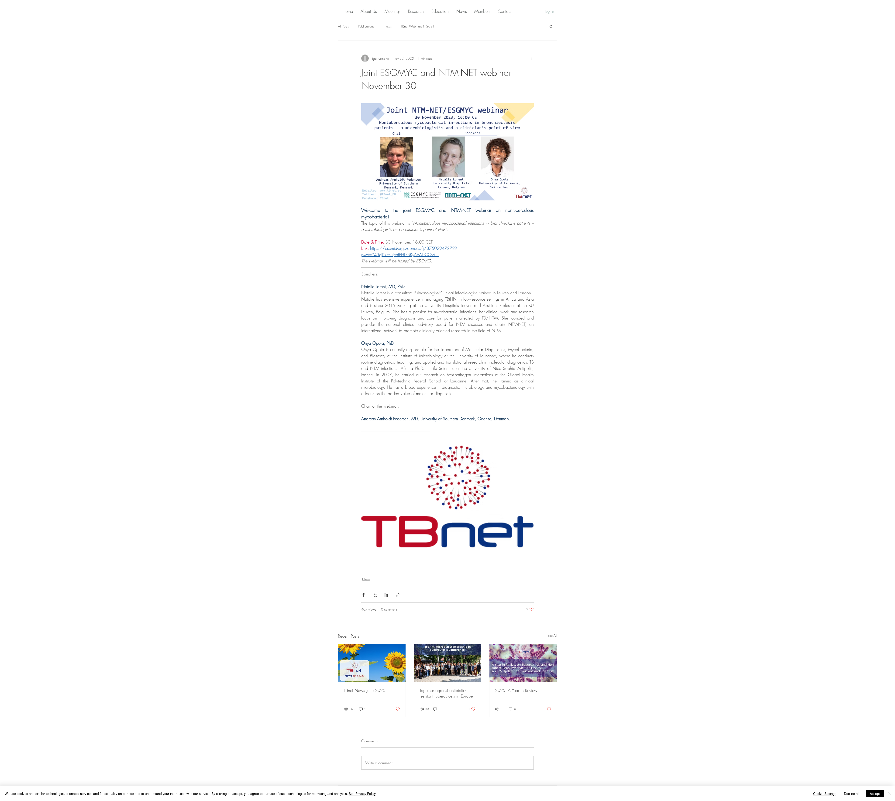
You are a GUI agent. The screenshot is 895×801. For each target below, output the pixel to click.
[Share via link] (398, 595)
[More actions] (531, 58)
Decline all (851, 793)
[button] (551, 26)
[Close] (889, 793)
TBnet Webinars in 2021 (418, 26)
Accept (875, 793)
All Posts (343, 26)
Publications (366, 26)
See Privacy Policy (362, 793)
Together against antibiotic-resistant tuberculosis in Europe (446, 693)
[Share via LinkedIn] (386, 595)
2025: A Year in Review (516, 690)
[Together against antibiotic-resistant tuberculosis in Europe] (447, 663)
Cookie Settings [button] (824, 793)
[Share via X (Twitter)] (375, 595)
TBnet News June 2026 (364, 690)
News (387, 26)
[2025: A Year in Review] (523, 663)
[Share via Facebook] (363, 595)
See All (552, 635)
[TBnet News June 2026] (372, 663)
